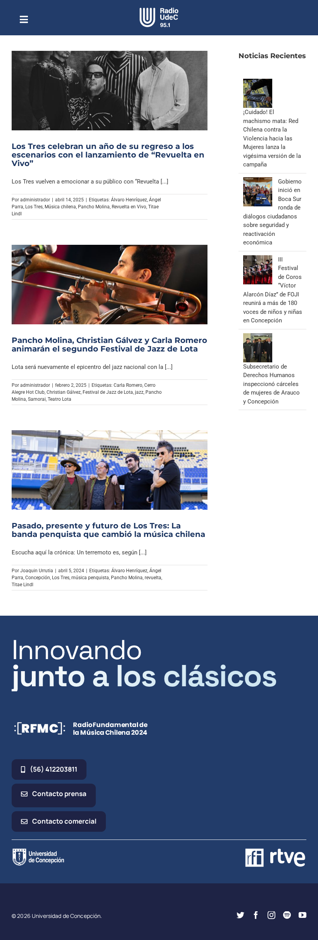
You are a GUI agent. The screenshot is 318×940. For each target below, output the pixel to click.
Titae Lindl (22, 584)
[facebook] (256, 915)
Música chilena (60, 206)
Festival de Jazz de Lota (108, 392)
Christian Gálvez (64, 392)
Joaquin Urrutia (36, 570)
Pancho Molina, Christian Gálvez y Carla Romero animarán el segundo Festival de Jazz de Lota (109, 344)
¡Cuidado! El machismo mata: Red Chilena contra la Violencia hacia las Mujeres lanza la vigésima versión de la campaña (272, 138)
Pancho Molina (94, 206)
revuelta (153, 577)
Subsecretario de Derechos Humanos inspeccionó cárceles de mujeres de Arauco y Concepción (271, 384)
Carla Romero (128, 385)
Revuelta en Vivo (129, 206)
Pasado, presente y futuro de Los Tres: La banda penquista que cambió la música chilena (108, 530)
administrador (35, 200)
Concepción (37, 577)
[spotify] (287, 915)
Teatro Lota (59, 399)
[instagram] (271, 915)
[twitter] (240, 915)
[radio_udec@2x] (159, 10)
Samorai (37, 399)
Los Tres (34, 206)
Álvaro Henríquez (129, 200)
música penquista (90, 577)
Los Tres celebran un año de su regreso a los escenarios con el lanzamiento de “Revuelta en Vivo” (108, 155)
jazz (139, 392)
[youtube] (302, 915)
